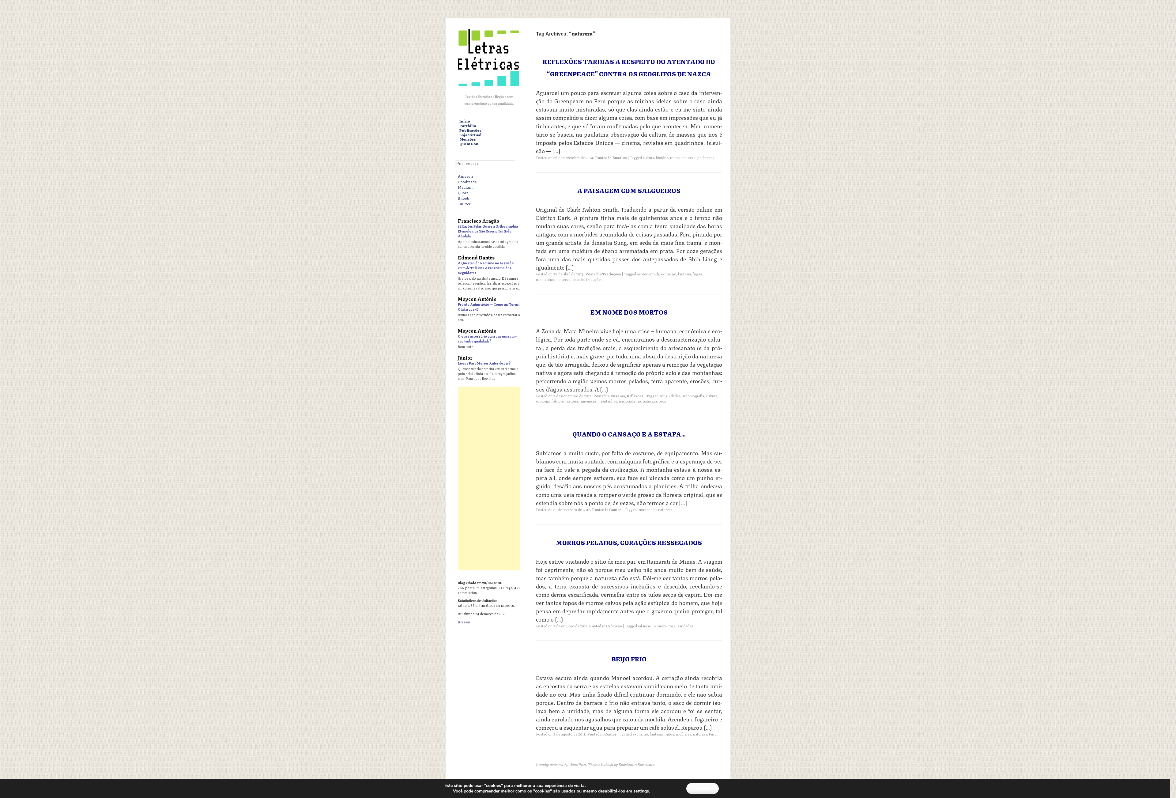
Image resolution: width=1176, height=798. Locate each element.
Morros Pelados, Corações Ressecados (629, 542)
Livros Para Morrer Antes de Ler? (484, 362)
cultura (648, 157)
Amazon (465, 176)
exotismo (668, 274)
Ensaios (619, 157)
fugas (697, 274)
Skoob (463, 198)
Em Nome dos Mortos (629, 311)
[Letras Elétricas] (488, 87)
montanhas (545, 279)
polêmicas (705, 157)
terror (713, 734)
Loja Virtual (470, 135)
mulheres (683, 734)
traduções (594, 279)
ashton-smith (648, 274)
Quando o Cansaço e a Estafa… (629, 433)
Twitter (464, 203)
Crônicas (614, 626)
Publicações (470, 130)
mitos (675, 157)
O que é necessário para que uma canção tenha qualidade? (487, 338)
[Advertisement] (489, 478)
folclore (558, 401)
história (662, 157)
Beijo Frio (629, 658)
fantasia (684, 274)
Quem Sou (468, 144)
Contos (615, 509)
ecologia (543, 401)
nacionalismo (630, 401)
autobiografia (693, 396)
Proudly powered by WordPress (561, 764)
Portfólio (467, 125)
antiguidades (669, 396)
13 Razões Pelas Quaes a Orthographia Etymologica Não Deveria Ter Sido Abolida (488, 230)
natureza (688, 157)
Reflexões (635, 396)
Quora (463, 192)
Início (464, 121)
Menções (467, 139)
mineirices (588, 401)
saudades (685, 626)
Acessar (464, 621)
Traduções (611, 274)
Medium (465, 187)
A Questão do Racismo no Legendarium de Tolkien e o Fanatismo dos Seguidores (486, 267)
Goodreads (467, 181)
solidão (578, 279)
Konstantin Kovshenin (636, 764)
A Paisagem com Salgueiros (628, 190)
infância (644, 626)
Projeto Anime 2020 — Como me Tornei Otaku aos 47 (488, 306)
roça (662, 401)
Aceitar (702, 788)
